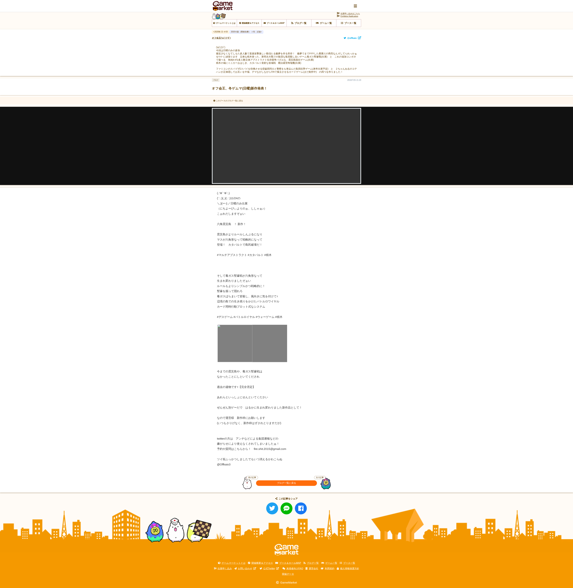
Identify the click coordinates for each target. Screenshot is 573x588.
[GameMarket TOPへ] (286, 550)
